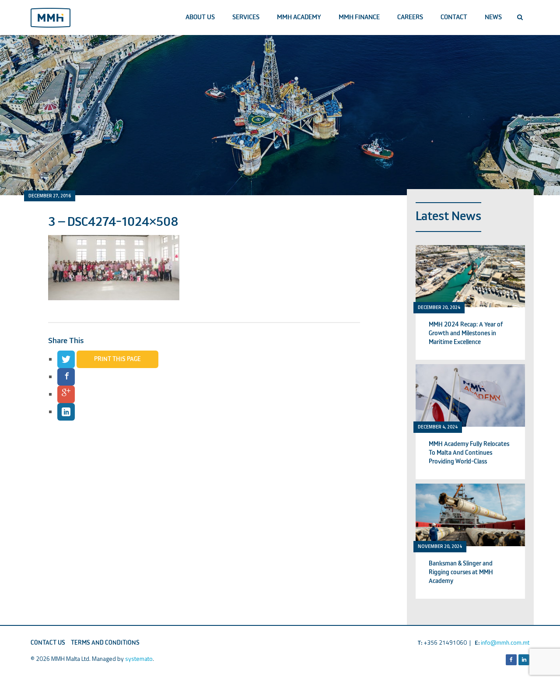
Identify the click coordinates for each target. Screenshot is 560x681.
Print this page (117, 359)
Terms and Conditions (105, 643)
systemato (139, 658)
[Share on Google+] (66, 394)
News (493, 17)
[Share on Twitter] (66, 359)
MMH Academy (299, 17)
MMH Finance (359, 17)
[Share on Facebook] (66, 377)
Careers (410, 17)
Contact (454, 17)
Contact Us (48, 643)
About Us (200, 17)
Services (245, 17)
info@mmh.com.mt (505, 642)
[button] (520, 17)
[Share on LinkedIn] (66, 412)
